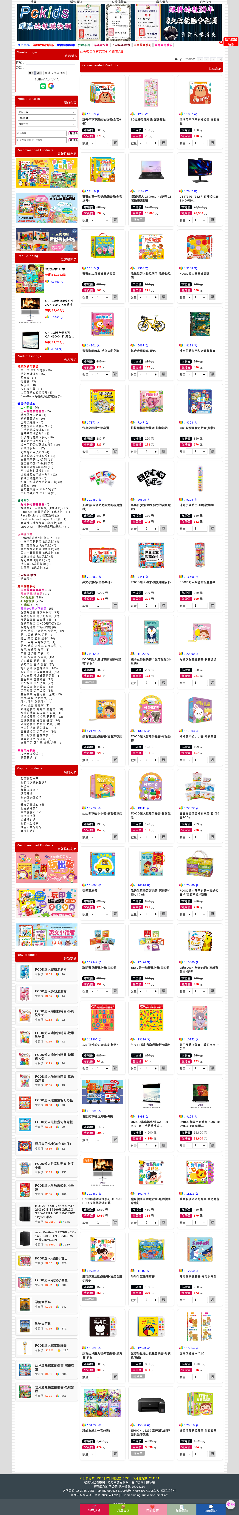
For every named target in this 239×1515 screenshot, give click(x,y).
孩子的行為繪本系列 (34, 437)
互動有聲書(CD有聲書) (36, 627)
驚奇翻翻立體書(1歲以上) (37, 549)
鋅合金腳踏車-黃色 (143, 350)
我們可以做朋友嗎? (33, 782)
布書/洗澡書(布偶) (33, 653)
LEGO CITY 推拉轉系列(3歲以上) (44, 526)
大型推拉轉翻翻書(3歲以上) (39, 522)
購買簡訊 (26, 757)
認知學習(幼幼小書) (34, 660)
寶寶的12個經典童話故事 (99, 273)
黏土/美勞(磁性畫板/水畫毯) (39, 645)
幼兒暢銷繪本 (29, 373)
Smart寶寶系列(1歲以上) (37, 537)
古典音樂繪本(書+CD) (35, 493)
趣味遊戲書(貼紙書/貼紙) (37, 724)
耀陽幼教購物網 (94, 1482)
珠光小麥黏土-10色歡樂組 (197, 505)
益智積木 (26, 578)
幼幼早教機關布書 (143, 1276)
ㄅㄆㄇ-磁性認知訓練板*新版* (150, 1044)
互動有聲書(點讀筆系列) (37, 612)
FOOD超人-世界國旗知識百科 (151, 582)
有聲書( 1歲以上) (32, 567)
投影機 (25, 381)
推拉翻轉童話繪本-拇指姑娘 (149, 428)
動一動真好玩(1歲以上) (36, 545)
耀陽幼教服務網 (118, 1482)
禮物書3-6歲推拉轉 (33, 563)
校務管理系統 (29, 753)
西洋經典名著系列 (32, 470)
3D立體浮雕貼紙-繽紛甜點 (148, 119)
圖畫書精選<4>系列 (34, 467)
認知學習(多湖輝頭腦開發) (39, 675)
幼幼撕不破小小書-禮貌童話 (198, 736)
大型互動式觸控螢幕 (34, 392)
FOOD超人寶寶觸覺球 (194, 273)
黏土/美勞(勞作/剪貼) (35, 634)
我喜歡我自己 (29, 778)
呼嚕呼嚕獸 (28, 815)
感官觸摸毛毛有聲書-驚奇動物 (200, 1199)
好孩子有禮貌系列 (32, 433)
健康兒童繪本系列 (32, 441)
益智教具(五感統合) (34, 679)
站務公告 (205, 1)
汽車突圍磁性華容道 (95, 428)
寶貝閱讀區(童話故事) (35, 735)
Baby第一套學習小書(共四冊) (150, 967)
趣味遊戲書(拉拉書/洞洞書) (39, 716)
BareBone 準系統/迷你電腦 (39, 396)
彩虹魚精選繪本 (31, 478)
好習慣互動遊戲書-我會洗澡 (198, 659)
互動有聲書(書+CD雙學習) (38, 623)
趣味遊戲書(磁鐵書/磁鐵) (37, 720)
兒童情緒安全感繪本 (34, 426)
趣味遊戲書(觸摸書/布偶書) (39, 712)
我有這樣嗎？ (29, 789)
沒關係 (25, 801)
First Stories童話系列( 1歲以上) (42, 511)
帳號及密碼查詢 (54, 73)
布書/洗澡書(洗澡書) (34, 657)
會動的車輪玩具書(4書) (97, 1116)
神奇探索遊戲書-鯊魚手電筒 (198, 1276)
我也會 (25, 786)
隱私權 (150, 1482)
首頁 (33, 1)
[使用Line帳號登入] (43, 86)
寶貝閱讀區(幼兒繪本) (35, 727)
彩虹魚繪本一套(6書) (96, 1430)
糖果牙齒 (26, 793)
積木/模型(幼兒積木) (34, 698)
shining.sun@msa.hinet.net (149, 1495)
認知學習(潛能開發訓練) (37, 671)
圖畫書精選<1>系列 (34, 459)
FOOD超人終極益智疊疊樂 (197, 582)
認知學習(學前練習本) (35, 668)
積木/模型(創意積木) (34, 701)
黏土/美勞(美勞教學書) (36, 642)
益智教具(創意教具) (34, 686)
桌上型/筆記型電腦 (33, 370)
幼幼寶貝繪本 (29, 418)
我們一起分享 (29, 823)
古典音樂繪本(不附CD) (36, 489)
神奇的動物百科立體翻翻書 (197, 350)
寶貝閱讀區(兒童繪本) (35, 731)
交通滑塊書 (89, 890)
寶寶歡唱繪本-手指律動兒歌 (100, 350)
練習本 (25, 485)
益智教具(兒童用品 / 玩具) (38, 694)
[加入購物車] (115, 143)
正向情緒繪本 (29, 422)
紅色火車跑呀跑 (31, 827)
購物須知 (76, 1)
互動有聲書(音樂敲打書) (37, 619)
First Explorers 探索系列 (37, 515)
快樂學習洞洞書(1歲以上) (37, 541)
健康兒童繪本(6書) (33, 804)
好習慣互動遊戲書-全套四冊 (198, 1430)
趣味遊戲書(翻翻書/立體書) (39, 709)
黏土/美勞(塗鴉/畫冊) (35, 638)
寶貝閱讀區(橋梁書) (34, 739)
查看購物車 (119, 1)
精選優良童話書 (31, 414)
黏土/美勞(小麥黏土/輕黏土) (39, 631)
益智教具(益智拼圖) (34, 683)
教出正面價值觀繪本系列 (37, 444)
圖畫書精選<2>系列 (34, 463)
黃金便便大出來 (31, 812)
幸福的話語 (28, 830)
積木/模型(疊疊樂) (33, 705)
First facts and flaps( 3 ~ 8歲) (41, 519)
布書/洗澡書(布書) (33, 649)
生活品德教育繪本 (32, 429)
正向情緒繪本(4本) (192, 1353)
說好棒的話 (28, 819)
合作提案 (137, 1482)
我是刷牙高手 (29, 808)
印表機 (25, 377)
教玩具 (25, 385)
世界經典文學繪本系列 (35, 474)
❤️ (152, 1508)
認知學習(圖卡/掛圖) (34, 664)
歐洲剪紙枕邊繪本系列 (35, 455)
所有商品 (24, 45)
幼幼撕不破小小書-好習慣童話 (102, 813)
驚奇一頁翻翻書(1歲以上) (37, 552)
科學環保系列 (29, 448)
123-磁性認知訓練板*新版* (100, 1044)
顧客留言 (162, 1)
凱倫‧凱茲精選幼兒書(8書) (39, 482)
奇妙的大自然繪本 (32, 452)
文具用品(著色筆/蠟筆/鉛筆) (39, 742)
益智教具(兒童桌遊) (34, 690)
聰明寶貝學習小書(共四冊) (99, 967)
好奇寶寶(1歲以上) (33, 560)
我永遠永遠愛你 (31, 797)
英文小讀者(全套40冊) (97, 582)
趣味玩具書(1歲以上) (34, 556)
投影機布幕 (28, 388)
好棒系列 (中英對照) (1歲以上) (41, 508)
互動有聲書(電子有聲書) (37, 616)
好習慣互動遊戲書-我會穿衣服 (102, 736)
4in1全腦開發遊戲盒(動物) (197, 428)
